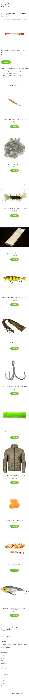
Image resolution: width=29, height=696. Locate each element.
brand (8, 50)
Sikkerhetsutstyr (5, 668)
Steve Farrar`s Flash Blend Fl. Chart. (14, 431)
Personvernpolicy (5, 685)
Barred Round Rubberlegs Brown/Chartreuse (14, 342)
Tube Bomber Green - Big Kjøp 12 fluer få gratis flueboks (14, 209)
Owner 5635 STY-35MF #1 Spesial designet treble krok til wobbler (14, 387)
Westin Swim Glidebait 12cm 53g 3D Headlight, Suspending (14, 609)
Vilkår (2, 683)
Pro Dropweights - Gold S (14, 564)
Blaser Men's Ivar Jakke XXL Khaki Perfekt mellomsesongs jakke (14, 476)
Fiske (2, 661)
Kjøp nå (6, 62)
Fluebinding (13, 50)
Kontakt (3, 680)
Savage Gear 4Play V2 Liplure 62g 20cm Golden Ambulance (14, 298)
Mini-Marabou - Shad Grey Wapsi (14, 165)
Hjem (2, 18)
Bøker (2, 655)
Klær (2, 666)
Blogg (2, 678)
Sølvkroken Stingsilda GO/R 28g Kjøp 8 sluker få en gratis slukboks (14, 120)
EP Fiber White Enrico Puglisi (14, 254)
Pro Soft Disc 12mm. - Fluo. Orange (14, 520)
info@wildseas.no (5, 647)
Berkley (24, 50)
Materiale (19, 50)
